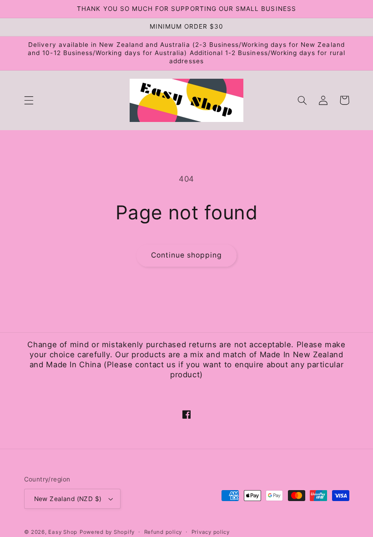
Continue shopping (186, 255)
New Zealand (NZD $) (68, 498)
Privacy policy (211, 532)
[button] (28, 100)
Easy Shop (62, 532)
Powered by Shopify (107, 532)
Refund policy (163, 532)
